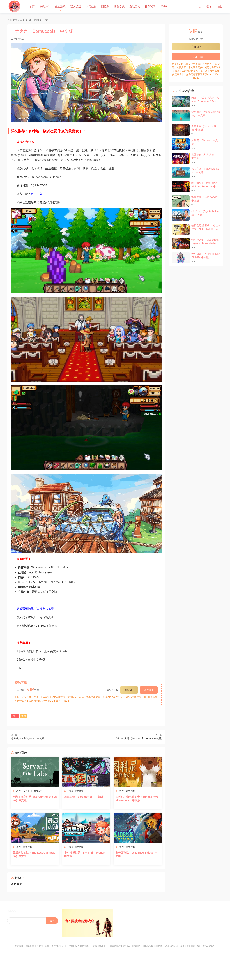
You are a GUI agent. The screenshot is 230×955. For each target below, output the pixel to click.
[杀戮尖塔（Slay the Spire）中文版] (181, 130)
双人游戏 (75, 6)
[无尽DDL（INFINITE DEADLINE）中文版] (181, 257)
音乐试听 (150, 6)
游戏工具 (134, 6)
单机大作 (44, 6)
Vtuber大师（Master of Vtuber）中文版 (139, 738)
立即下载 (197, 57)
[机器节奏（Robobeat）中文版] (181, 158)
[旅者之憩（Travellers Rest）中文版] (181, 172)
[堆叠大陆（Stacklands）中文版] (181, 201)
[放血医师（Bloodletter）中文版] (86, 772)
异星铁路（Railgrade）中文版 (28, 738)
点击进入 (36, 194)
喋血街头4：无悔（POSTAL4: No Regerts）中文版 (205, 186)
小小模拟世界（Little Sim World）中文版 (85, 854)
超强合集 (119, 6)
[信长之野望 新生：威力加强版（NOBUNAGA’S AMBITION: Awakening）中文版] (181, 229)
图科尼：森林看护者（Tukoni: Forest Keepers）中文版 (137, 798)
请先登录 (149, 690)
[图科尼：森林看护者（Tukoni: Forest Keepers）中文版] (138, 772)
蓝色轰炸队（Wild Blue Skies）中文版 (136, 854)
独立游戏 (60, 6)
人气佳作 (91, 6)
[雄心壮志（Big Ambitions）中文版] (181, 215)
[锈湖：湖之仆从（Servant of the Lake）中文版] (35, 772)
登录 (19, 884)
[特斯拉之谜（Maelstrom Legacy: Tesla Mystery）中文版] (181, 243)
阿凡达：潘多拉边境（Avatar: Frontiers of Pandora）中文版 (205, 101)
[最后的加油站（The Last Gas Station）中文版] (35, 828)
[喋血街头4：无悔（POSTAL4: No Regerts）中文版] (181, 186)
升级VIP (129, 690)
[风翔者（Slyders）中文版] (181, 144)
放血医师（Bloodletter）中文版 (83, 796)
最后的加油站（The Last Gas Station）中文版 (34, 854)
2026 (163, 6)
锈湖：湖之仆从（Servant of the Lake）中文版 (35, 798)
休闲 (15, 715)
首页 (32, 6)
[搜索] (200, 6)
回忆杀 (105, 6)
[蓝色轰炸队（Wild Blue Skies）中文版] (138, 828)
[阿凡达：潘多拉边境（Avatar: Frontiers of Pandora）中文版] (181, 101)
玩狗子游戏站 (14, 6)
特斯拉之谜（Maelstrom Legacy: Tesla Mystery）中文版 (205, 243)
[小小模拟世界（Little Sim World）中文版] (86, 828)
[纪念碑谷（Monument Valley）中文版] (181, 115)
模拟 (23, 715)
